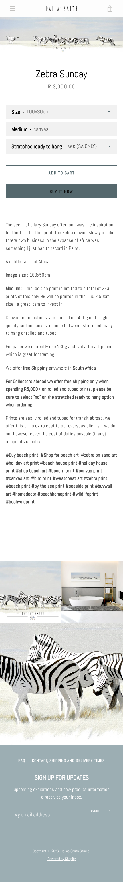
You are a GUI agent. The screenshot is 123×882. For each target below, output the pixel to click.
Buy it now (61, 191)
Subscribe (95, 811)
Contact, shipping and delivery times (68, 760)
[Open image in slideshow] (61, 35)
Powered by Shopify (61, 858)
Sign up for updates (62, 777)
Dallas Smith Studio (75, 851)
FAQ (21, 760)
